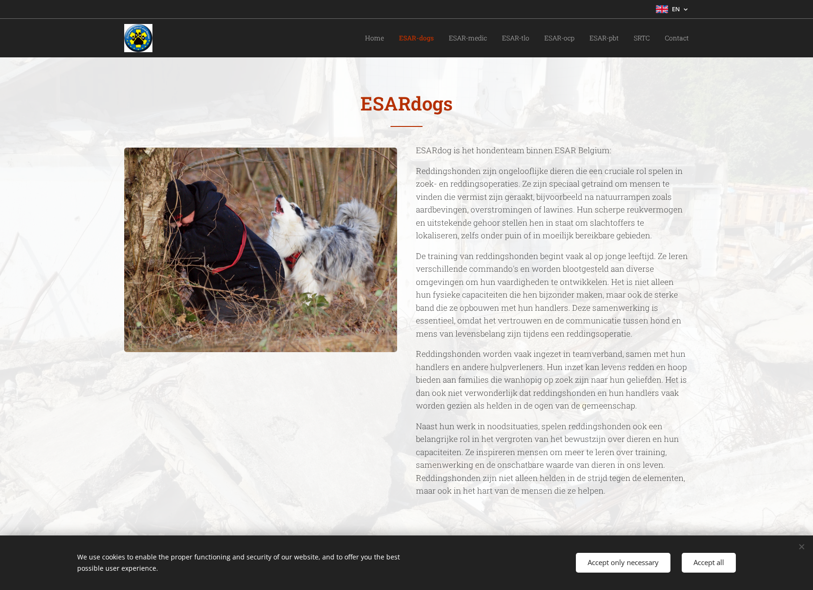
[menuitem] (377, 38)
